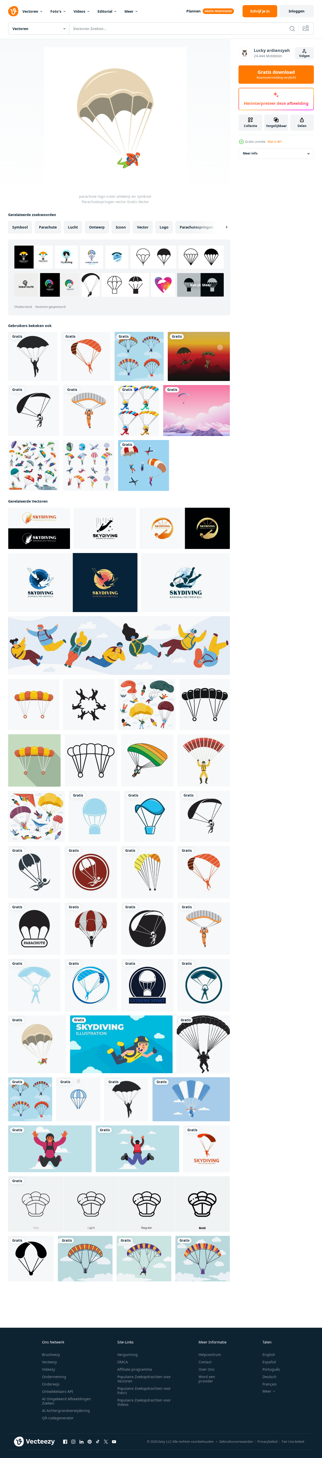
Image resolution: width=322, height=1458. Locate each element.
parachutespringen (196, 227)
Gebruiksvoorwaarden (236, 1441)
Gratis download (276, 74)
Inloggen (296, 11)
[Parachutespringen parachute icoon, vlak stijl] (34, 760)
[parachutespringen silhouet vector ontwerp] (32, 356)
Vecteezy (49, 1362)
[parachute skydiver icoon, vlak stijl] (204, 760)
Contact (205, 1362)
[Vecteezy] (13, 11)
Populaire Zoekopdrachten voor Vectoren (144, 1378)
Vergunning (127, 1354)
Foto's (55, 11)
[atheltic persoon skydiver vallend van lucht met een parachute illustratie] (50, 1148)
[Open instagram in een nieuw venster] (73, 1442)
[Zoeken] (292, 28)
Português (271, 1369)
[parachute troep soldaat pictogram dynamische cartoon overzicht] (199, 356)
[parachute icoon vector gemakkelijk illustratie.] (31, 1258)
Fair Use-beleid (293, 1441)
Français (269, 1384)
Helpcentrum (210, 1354)
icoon (121, 227)
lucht (73, 227)
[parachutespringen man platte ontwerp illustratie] (121, 1044)
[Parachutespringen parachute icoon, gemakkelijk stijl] (204, 704)
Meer (128, 11)
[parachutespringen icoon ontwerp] (147, 760)
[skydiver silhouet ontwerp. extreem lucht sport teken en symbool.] (89, 704)
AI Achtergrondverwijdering (66, 1410)
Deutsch (269, 1376)
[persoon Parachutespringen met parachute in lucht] (191, 1099)
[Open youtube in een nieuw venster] (114, 1442)
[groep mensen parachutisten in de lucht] (143, 465)
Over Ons (207, 1369)
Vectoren (30, 11)
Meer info (250, 153)
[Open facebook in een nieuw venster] (65, 1442)
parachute (48, 227)
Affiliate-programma (134, 1369)
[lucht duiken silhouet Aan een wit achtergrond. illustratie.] (203, 1044)
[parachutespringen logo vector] (206, 1148)
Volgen (304, 56)
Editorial (104, 11)
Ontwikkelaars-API (57, 1391)
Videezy (48, 1369)
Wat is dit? (275, 141)
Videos (79, 11)
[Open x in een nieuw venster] (106, 1442)
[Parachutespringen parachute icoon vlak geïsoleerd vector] (33, 704)
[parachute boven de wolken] (196, 410)
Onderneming (54, 1376)
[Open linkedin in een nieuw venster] (81, 1442)
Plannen (193, 11)
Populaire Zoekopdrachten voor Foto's (144, 1390)
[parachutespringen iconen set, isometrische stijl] (88, 465)
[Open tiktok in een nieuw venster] (98, 1442)
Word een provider (207, 1378)
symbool (20, 227)
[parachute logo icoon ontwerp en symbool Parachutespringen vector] (85, 356)
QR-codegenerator (58, 1417)
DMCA (122, 1362)
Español (269, 1362)
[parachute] (138, 410)
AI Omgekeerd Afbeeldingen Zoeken (66, 1401)
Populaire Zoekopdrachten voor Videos (144, 1402)
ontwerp (97, 227)
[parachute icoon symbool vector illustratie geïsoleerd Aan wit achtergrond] (78, 1099)
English (268, 1354)
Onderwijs (51, 1384)
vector (142, 227)
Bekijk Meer (200, 284)
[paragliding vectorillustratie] (144, 1258)
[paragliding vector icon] (85, 1258)
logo (164, 227)
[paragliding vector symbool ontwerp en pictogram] (202, 1258)
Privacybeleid (267, 1441)
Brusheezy (51, 1354)
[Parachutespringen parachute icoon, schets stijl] (91, 760)
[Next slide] (222, 227)
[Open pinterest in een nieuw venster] (90, 1442)
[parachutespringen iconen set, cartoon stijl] (33, 465)
